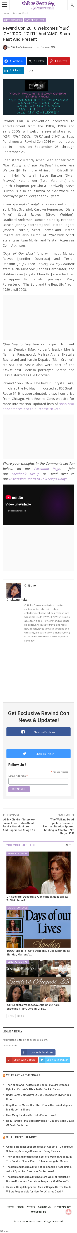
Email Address (18, 776)
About (20, 1206)
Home (10, 1206)
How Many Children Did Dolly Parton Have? (31, 1115)
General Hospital (17, 853)
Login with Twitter (57, 1059)
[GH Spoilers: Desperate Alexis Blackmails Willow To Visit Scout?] (38, 873)
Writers (31, 1206)
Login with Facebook (40, 1052)
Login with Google (24, 1059)
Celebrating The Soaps (23, 1075)
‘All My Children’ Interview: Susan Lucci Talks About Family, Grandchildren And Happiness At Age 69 (19, 825)
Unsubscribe (38, 1211)
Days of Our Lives (34, 20)
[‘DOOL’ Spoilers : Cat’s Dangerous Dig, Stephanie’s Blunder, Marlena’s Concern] (38, 927)
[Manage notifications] (68, 1212)
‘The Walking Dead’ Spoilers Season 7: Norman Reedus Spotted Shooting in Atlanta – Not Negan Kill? (58, 826)
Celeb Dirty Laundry (21, 1137)
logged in (22, 1039)
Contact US (44, 1206)
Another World (13, 20)
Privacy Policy (62, 1206)
